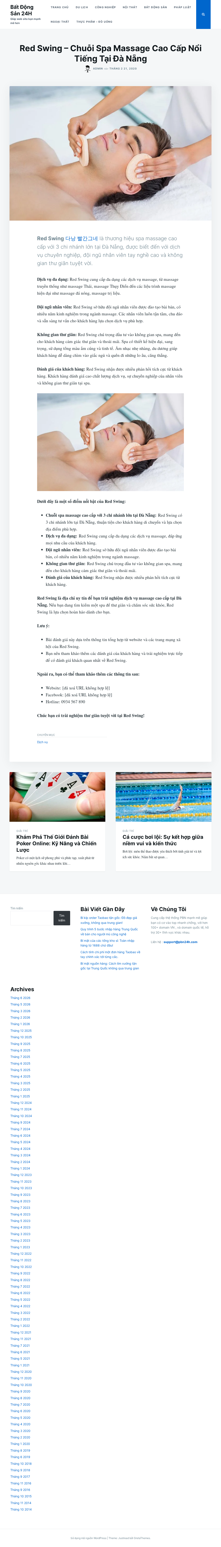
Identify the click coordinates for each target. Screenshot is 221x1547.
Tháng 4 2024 (20, 1148)
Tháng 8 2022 (20, 1280)
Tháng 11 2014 (20, 1503)
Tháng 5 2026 (20, 1004)
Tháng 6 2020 (20, 1411)
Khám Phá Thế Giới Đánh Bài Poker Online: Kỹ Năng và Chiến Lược (56, 843)
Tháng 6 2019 (20, 1457)
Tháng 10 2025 (21, 1037)
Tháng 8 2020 (20, 1398)
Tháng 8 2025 (20, 1050)
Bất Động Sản (155, 7)
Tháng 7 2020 (20, 1404)
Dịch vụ (42, 742)
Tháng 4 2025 (20, 1076)
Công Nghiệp (105, 7)
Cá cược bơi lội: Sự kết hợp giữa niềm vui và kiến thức (163, 840)
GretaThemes (142, 1538)
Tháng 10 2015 (21, 1496)
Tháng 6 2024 (20, 1135)
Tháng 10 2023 (21, 1188)
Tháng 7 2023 (20, 1207)
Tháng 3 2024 (20, 1155)
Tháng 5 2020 (20, 1417)
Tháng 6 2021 (20, 1352)
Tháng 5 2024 (20, 1142)
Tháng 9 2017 (20, 1476)
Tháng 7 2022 (20, 1286)
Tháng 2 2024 (20, 1162)
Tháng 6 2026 (20, 998)
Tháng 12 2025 (21, 1030)
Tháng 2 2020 (20, 1437)
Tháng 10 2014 (21, 1509)
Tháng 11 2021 (20, 1339)
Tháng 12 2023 (21, 1175)
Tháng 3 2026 (20, 1011)
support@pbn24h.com (180, 942)
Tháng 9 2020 (20, 1391)
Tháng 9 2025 (20, 1044)
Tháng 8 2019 (20, 1450)
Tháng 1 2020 (20, 1444)
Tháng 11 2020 (21, 1378)
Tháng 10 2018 (21, 1463)
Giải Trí (22, 831)
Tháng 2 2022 (20, 1319)
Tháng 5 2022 (20, 1299)
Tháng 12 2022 (21, 1253)
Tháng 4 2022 (20, 1306)
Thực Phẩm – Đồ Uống (94, 21)
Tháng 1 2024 (20, 1168)
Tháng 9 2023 (20, 1194)
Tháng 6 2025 (20, 1063)
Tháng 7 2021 (20, 1345)
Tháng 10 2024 (21, 1116)
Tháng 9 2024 (20, 1122)
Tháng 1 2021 (20, 1365)
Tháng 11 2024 (21, 1109)
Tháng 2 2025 (20, 1089)
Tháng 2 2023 (20, 1240)
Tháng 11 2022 (20, 1260)
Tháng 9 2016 (20, 1490)
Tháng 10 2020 (21, 1385)
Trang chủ (60, 7)
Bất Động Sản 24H (21, 10)
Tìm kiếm (16, 908)
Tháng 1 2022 (20, 1325)
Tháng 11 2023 (21, 1181)
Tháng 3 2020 (20, 1431)
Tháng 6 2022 (20, 1293)
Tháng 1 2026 (20, 1024)
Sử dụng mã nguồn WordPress (89, 1538)
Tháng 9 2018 (20, 1470)
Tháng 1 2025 (20, 1096)
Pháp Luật (182, 7)
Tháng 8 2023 (20, 1201)
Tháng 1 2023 (20, 1247)
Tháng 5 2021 (20, 1358)
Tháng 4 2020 (20, 1424)
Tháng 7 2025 (20, 1057)
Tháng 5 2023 (20, 1221)
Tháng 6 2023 (20, 1214)
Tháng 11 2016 (20, 1483)
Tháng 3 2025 (20, 1083)
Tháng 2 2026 (20, 1017)
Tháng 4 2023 (20, 1227)
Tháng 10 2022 (21, 1267)
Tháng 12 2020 (21, 1371)
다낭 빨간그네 (81, 238)
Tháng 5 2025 (20, 1070)
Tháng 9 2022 (20, 1273)
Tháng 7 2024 (20, 1129)
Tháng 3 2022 (20, 1313)
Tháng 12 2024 (21, 1103)
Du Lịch (82, 7)
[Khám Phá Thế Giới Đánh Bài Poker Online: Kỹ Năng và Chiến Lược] (57, 797)
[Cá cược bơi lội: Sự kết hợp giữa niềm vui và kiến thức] (164, 797)
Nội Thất (130, 7)
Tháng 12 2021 (20, 1332)
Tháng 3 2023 (20, 1234)
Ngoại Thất (60, 21)
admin (98, 68)
